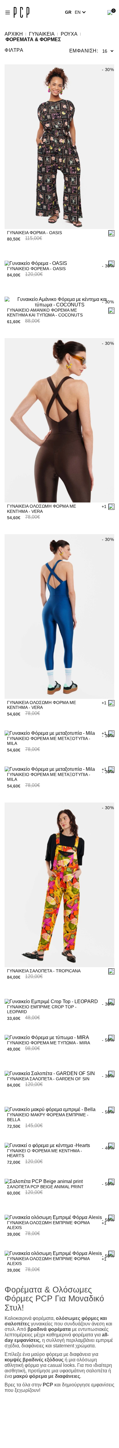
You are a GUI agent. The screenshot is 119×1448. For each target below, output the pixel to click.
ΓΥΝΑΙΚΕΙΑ (42, 34)
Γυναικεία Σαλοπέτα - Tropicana (44, 970)
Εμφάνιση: (83, 50)
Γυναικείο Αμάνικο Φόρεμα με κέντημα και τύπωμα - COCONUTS (45, 313)
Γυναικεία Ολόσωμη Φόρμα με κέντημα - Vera (41, 509)
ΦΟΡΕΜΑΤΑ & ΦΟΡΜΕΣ (33, 39)
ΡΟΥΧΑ (69, 34)
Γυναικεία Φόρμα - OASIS (34, 232)
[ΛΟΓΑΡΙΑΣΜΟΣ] (98, 12)
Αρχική (14, 34)
